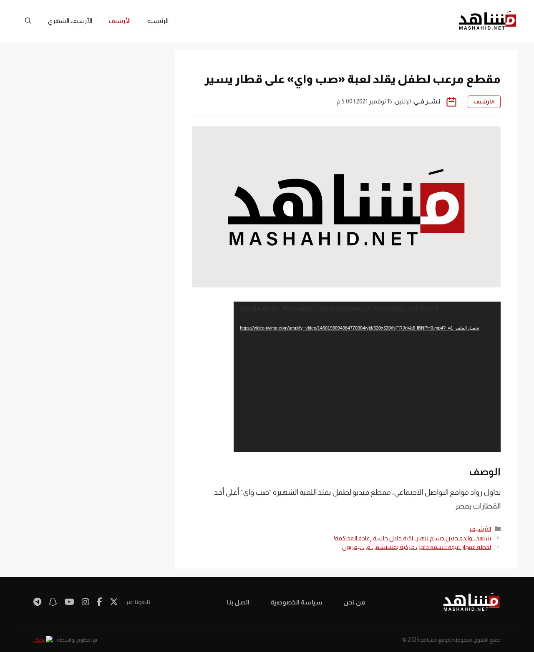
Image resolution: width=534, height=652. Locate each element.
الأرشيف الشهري (70, 20)
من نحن (354, 602)
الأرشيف (120, 20)
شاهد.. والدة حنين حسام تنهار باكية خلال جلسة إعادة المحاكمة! (412, 538)
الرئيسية (158, 20)
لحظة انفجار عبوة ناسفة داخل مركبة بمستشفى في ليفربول (416, 547)
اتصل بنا (238, 602)
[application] (367, 377)
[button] (28, 20)
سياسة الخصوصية (296, 602)
